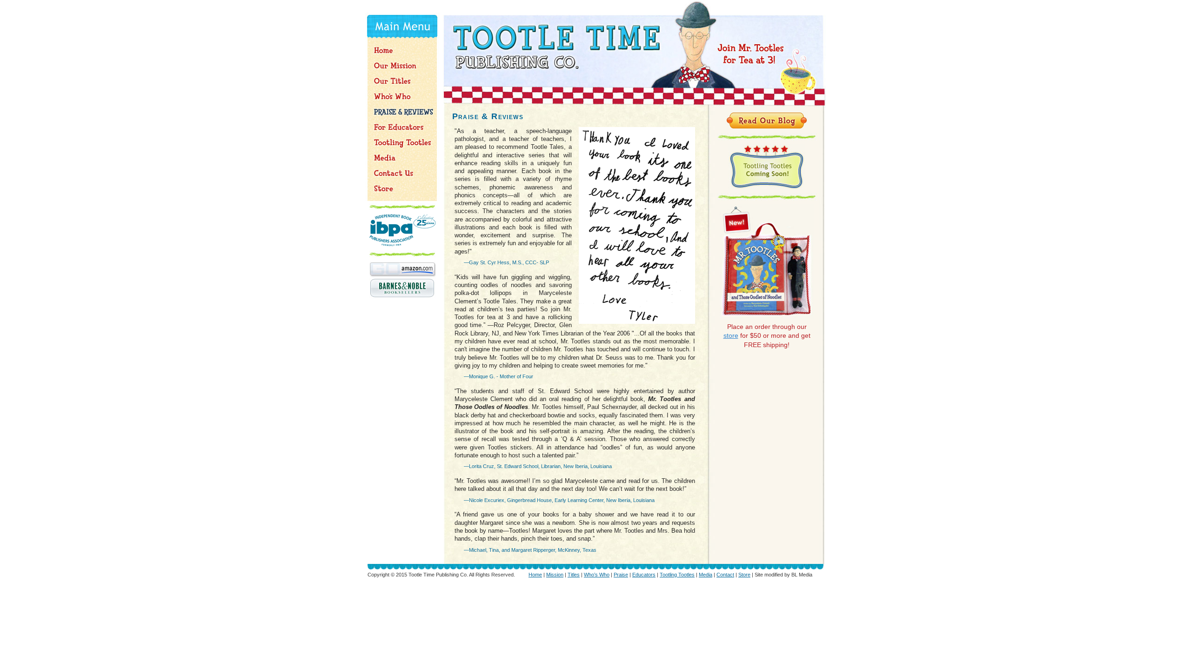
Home (535, 574)
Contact (725, 574)
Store (744, 574)
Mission (554, 574)
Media (705, 574)
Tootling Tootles (677, 574)
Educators (644, 574)
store (730, 335)
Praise (621, 574)
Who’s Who (596, 574)
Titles (574, 574)
